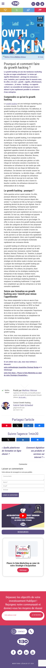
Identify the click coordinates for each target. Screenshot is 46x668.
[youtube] (32, 652)
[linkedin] (26, 652)
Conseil (5, 10)
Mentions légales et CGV (23, 663)
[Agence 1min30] (15, 3)
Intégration (17, 10)
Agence (40, 10)
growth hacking (11, 104)
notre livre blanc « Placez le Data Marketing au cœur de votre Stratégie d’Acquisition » (23, 374)
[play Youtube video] (23, 516)
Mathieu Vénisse (20, 57)
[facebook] (13, 652)
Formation (29, 10)
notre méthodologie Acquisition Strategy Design (21, 367)
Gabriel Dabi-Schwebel (23, 405)
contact (21, 632)
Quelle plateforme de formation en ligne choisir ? (11, 450)
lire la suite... (23, 397)
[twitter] (19, 652)
